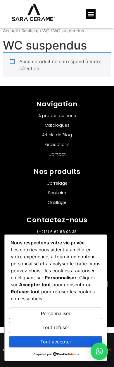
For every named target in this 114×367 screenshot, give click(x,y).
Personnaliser (55, 313)
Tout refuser (55, 327)
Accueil (10, 30)
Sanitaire (30, 30)
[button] (91, 14)
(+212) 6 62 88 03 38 (57, 231)
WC (45, 30)
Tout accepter (55, 342)
